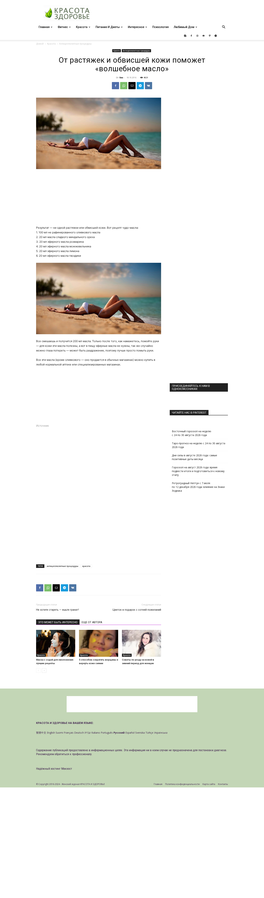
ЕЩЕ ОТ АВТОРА (92, 622)
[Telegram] (215, 35)
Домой (40, 43)
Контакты (223, 784)
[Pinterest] (209, 35)
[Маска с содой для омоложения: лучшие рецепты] (55, 643)
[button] (223, 27)
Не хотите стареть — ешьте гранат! (57, 609)
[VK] (148, 85)
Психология (160, 27)
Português (107, 732)
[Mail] (203, 35)
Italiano (95, 732)
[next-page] (44, 670)
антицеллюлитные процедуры (62, 566)
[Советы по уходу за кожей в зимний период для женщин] (141, 643)
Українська (160, 732)
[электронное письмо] (132, 85)
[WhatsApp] (123, 85)
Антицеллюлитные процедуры (136, 50)
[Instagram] (197, 35)
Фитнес (63, 27)
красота (86, 566)
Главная (44, 27)
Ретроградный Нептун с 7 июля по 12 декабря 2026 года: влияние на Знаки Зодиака (198, 486)
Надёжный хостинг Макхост (54, 768)
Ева (121, 77)
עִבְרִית (88, 732)
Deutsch (79, 732)
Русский (119, 732)
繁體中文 (41, 732)
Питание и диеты (108, 27)
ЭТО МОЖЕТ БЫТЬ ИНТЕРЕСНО (57, 622)
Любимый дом (184, 27)
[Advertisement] (98, 199)
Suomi (59, 732)
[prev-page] (38, 670)
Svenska (140, 732)
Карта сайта (209, 784)
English (51, 732)
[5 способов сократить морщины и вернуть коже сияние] (98, 643)
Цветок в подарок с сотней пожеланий (136, 609)
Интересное (136, 27)
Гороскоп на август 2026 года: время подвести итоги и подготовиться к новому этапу (198, 471)
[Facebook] (191, 35)
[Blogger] (185, 35)
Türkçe (149, 732)
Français (68, 732)
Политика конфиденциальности (182, 784)
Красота (81, 27)
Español (130, 732)
